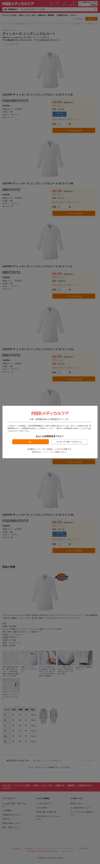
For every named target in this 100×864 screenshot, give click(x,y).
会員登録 (58, 449)
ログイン (46, 452)
